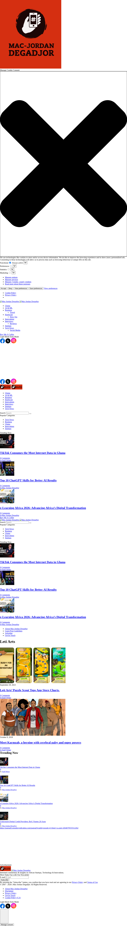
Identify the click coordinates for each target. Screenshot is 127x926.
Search (3, 413)
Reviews (13, 324)
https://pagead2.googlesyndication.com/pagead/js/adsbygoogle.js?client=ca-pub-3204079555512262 (39, 828)
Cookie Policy (10, 293)
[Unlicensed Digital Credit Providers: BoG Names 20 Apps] (4, 816)
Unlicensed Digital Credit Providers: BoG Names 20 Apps (23, 821)
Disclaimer (9, 891)
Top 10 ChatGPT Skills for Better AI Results (17, 785)
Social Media (15, 330)
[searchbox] (17, 413)
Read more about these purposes (17, 284)
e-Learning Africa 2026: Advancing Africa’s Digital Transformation (26, 803)
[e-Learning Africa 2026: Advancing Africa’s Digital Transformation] (4, 798)
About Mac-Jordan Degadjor (16, 889)
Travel (12, 312)
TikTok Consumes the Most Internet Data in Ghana (20, 767)
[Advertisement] (63, 361)
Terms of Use (92, 882)
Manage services (11, 279)
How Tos (13, 317)
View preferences (21, 288)
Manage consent (7, 925)
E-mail (3, 877)
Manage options (11, 277)
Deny (10, 288)
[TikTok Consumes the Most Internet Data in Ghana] (4, 761)
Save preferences (36, 288)
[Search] (30, 413)
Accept (3, 288)
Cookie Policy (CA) (13, 898)
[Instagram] (13, 343)
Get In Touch (10, 895)
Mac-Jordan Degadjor (9, 790)
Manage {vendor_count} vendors (18, 282)
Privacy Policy (10, 295)
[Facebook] (2, 343)
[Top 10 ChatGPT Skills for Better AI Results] (4, 780)
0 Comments (5, 458)
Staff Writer (6, 771)
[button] (63, 163)
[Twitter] (8, 343)
